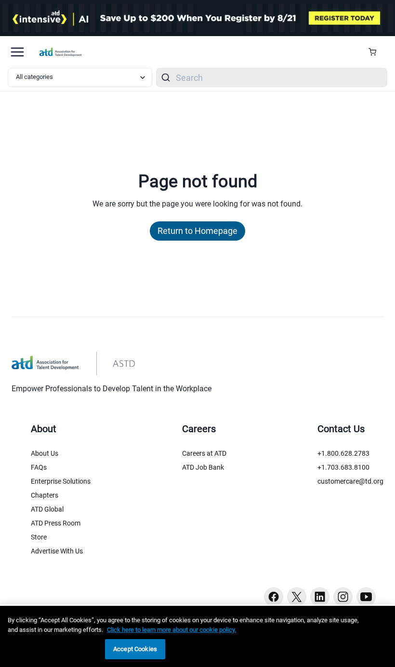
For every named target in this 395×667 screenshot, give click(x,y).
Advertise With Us (57, 551)
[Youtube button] (366, 596)
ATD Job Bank (203, 467)
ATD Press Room (55, 523)
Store (39, 537)
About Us (44, 453)
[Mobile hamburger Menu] (17, 52)
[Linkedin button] (319, 596)
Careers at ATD (204, 453)
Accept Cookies (135, 649)
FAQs (39, 467)
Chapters (44, 495)
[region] (197, 636)
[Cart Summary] (376, 52)
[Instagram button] (343, 596)
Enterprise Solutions (61, 481)
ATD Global (47, 509)
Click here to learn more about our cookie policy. (171, 629)
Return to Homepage (197, 231)
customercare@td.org (350, 481)
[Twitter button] (296, 596)
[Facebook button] (273, 596)
